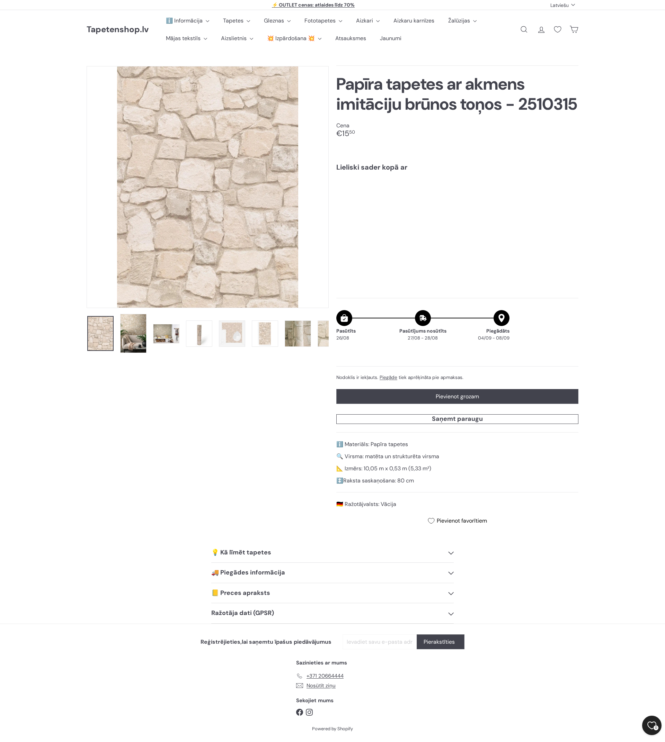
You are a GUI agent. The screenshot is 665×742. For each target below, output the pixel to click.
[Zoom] (207, 187)
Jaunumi (390, 38)
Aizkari (365, 20)
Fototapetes (320, 20)
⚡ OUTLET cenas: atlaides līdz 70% (313, 5)
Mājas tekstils (184, 38)
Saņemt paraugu (457, 419)
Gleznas (274, 20)
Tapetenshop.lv (118, 30)
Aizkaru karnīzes (413, 20)
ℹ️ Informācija (185, 20)
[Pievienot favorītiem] (569, 190)
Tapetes (234, 20)
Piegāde (388, 377)
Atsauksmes (350, 38)
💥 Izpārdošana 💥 (291, 38)
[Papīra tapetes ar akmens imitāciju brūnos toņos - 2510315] (457, 200)
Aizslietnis (234, 38)
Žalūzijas (459, 20)
